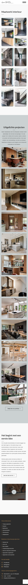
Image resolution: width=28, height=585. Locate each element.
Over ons (5, 544)
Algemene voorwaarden (8, 554)
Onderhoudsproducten (8, 548)
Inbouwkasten (6, 530)
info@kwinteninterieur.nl (9, 578)
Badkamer (5, 528)
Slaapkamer (6, 534)
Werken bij (5, 542)
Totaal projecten (7, 524)
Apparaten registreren (8, 552)
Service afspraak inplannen (9, 550)
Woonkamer (6, 532)
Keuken (4, 526)
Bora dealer (5, 546)
